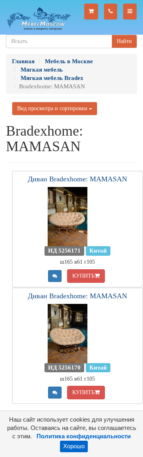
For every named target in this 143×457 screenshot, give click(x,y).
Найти (124, 41)
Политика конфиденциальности (84, 436)
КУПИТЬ (83, 276)
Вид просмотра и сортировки (53, 108)
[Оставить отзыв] (55, 276)
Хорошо (74, 446)
